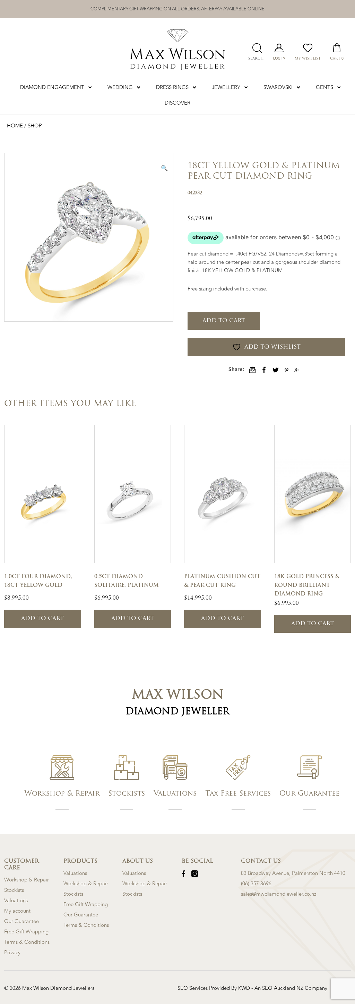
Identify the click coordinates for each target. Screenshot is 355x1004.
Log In (279, 58)
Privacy (12, 953)
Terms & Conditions (27, 942)
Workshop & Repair (26, 880)
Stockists (14, 890)
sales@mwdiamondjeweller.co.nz (278, 894)
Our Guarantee (21, 921)
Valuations (16, 901)
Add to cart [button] (42, 618)
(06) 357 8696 (256, 884)
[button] (164, 168)
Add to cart (223, 321)
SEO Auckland (279, 988)
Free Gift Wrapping (26, 932)
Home (15, 126)
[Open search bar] (255, 48)
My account (17, 911)
